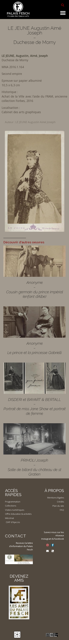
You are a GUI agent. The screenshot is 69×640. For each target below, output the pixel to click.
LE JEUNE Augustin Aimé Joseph (35, 122)
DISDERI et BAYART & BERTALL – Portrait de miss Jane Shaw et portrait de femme (35, 406)
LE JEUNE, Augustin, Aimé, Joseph (25, 56)
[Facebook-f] (52, 545)
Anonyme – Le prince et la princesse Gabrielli (34, 348)
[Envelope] (47, 551)
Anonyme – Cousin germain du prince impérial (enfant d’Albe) (34, 289)
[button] (62, 5)
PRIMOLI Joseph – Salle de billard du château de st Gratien (34, 467)
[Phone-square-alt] (52, 551)
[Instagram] (47, 545)
